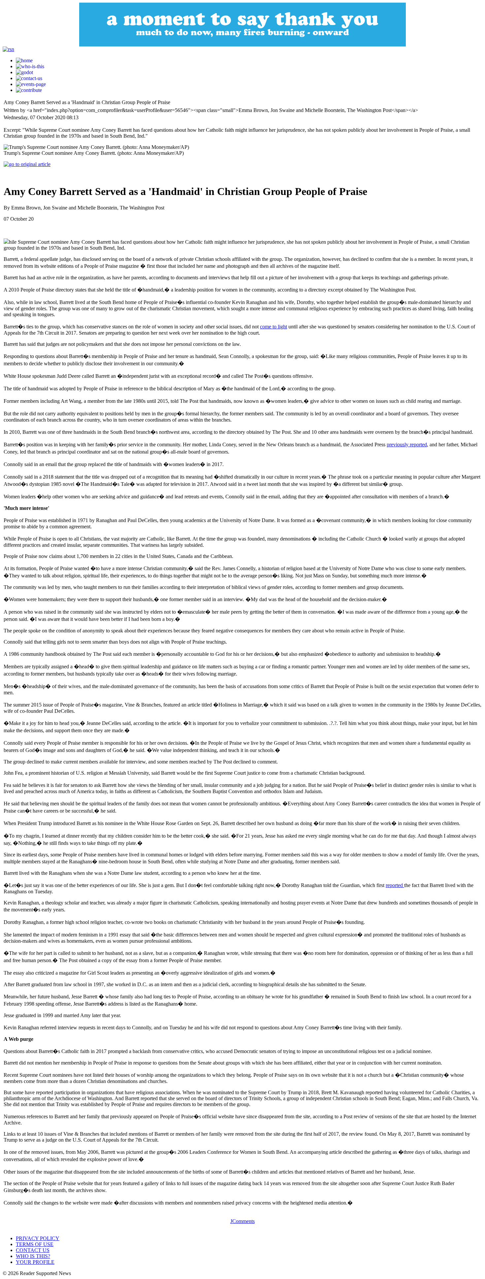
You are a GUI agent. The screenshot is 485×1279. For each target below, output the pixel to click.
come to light (273, 326)
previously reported (407, 444)
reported (395, 885)
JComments (242, 1221)
